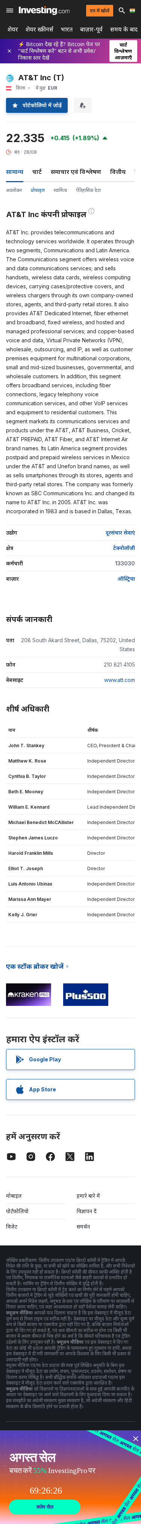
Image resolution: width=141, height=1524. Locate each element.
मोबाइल (14, 1196)
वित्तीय (118, 171)
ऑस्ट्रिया (126, 578)
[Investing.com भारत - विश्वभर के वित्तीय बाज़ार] (44, 10)
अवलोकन (14, 190)
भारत (67, 29)
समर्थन (83, 1226)
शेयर (13, 29)
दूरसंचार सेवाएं (120, 532)
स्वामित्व (60, 190)
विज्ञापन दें (87, 1211)
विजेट (11, 1226)
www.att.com (119, 680)
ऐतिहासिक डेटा (88, 190)
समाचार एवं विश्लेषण (76, 171)
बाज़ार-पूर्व (91, 29)
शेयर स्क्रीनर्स (39, 29)
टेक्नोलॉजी (124, 548)
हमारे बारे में (88, 1196)
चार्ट (37, 171)
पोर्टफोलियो (17, 1211)
